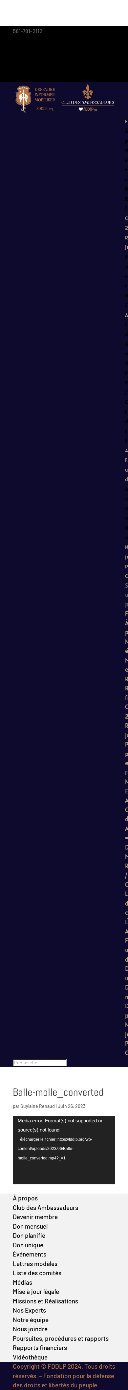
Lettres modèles (35, 1263)
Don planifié (29, 1235)
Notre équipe (31, 1319)
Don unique (28, 1245)
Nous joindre (30, 1329)
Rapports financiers (40, 1347)
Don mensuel (30, 1226)
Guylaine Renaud (37, 1106)
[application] (64, 1150)
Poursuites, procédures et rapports (61, 1338)
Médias (22, 1282)
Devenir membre (35, 1216)
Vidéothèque (30, 1357)
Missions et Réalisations (45, 1301)
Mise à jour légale (36, 1291)
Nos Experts (29, 1310)
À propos (25, 1198)
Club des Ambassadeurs (45, 1207)
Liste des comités (37, 1273)
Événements (29, 1254)
